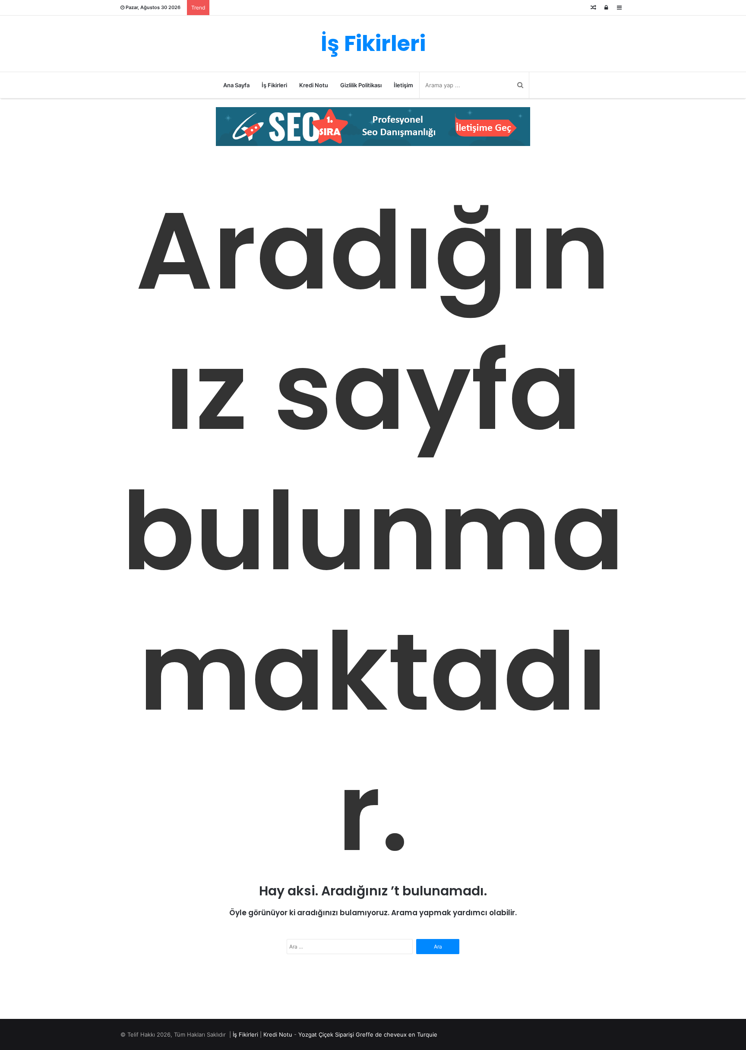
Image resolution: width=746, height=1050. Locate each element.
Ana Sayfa (236, 85)
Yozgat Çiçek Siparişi (326, 1034)
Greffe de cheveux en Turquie (396, 1034)
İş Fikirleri (274, 85)
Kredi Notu (313, 85)
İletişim (403, 85)
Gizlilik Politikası (361, 85)
